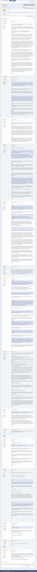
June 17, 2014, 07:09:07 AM (14, 351)
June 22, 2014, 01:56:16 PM (14, 550)
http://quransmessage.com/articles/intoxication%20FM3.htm (19, 559)
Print (33, 18)
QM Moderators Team (25, 12)
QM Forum (5, 5)
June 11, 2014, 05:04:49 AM (14, 144)
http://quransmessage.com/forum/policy (29, 8)
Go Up (3, 562)
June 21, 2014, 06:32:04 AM (14, 523)
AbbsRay (5, 550)
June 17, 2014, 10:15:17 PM (14, 429)
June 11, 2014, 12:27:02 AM (14, 119)
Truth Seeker (20, 12)
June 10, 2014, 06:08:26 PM (14, 76)
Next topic (32, 16)
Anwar (5, 20)
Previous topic (28, 16)
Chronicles (29, 12)
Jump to (22, 565)
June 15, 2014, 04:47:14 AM (14, 266)
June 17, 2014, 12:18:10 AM (14, 278)
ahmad (5, 76)
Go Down (4, 18)
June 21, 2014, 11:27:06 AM (14, 540)
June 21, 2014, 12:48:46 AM (14, 469)
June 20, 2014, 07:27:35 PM (14, 439)
